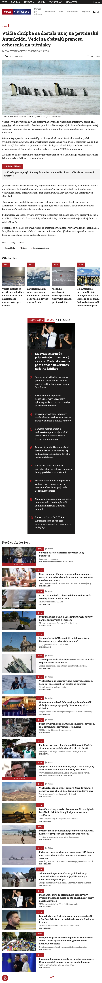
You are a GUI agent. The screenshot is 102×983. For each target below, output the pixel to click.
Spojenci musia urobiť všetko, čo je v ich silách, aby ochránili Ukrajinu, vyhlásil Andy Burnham (66, 768)
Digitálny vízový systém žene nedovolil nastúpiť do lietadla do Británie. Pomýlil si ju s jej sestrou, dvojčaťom (66, 812)
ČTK (6, 56)
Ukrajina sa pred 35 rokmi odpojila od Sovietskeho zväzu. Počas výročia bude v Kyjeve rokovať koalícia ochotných (66, 940)
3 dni (58, 320)
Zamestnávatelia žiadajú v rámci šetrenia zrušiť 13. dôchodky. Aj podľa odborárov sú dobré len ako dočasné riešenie (52, 452)
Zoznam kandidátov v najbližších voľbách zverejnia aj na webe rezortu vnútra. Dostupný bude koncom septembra (52, 485)
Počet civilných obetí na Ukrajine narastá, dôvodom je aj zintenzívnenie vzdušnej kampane (67, 725)
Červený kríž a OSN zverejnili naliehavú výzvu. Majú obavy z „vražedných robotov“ (64, 640)
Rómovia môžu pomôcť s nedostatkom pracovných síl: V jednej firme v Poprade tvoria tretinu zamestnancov (51, 433)
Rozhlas (15, 2)
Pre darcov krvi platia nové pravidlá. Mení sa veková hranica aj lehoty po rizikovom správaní (54, 469)
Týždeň (66, 320)
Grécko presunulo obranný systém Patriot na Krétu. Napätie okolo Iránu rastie (67, 661)
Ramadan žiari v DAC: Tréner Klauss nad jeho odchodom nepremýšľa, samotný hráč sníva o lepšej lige (53, 522)
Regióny (86, 11)
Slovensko (50, 11)
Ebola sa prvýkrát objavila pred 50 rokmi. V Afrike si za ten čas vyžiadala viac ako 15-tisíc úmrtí (66, 747)
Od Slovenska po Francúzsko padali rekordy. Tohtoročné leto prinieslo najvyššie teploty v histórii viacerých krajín (63, 876)
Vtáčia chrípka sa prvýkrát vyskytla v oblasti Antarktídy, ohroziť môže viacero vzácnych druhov (13, 297)
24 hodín (50, 320)
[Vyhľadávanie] (98, 12)
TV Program (55, 2)
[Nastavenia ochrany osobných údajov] (5, 978)
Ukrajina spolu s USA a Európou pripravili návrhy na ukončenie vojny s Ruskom (66, 618)
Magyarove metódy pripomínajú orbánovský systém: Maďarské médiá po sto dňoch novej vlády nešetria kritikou (52, 361)
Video (50, 548)
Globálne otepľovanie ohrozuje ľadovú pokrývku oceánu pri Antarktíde (62, 295)
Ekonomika (72, 11)
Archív (41, 2)
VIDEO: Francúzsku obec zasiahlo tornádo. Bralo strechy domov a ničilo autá (65, 597)
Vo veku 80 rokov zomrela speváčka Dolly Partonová (61, 554)
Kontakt (96, 2)
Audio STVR (71, 2)
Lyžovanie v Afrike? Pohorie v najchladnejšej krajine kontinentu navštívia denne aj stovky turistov (53, 417)
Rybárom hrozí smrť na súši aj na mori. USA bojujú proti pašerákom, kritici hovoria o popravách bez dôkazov (66, 855)
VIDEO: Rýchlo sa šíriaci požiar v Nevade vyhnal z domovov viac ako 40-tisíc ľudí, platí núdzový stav (66, 789)
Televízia (29, 2)
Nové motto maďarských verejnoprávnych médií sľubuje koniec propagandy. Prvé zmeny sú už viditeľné (65, 705)
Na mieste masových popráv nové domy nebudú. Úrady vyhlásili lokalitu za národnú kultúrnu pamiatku (53, 504)
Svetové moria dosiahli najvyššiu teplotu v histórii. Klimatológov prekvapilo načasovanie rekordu (66, 832)
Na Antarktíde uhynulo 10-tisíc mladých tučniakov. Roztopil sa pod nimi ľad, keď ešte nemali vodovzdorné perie (88, 297)
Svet (61, 11)
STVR (4, 2)
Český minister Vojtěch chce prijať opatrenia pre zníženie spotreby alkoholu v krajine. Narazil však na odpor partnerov (66, 577)
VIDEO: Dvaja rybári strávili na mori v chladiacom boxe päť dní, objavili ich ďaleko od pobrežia (66, 682)
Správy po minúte (38, 11)
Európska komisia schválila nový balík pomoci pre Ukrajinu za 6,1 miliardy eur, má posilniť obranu (66, 960)
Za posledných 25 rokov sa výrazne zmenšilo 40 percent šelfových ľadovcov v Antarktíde (38, 295)
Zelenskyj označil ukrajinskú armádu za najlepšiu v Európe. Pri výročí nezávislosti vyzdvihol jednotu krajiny (66, 919)
